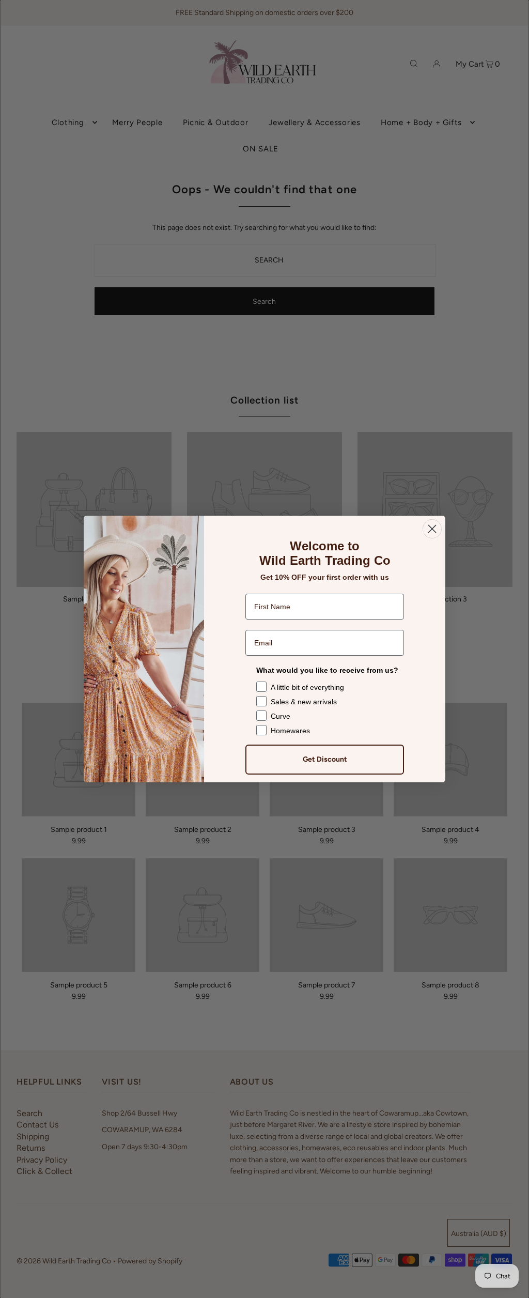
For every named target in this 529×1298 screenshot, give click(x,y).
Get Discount (325, 759)
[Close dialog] (432, 529)
